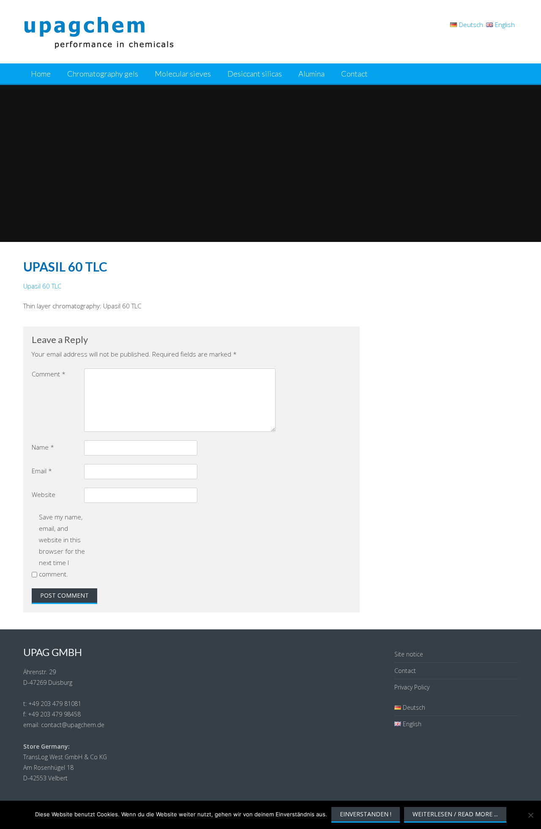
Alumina (311, 73)
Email (42, 471)
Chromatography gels (102, 73)
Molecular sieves (183, 73)
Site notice (408, 654)
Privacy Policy (411, 687)
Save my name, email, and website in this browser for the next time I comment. (62, 545)
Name (43, 447)
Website (43, 494)
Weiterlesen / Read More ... (455, 814)
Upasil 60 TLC (42, 286)
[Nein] (530, 815)
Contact (354, 73)
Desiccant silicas (254, 73)
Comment (49, 374)
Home (41, 73)
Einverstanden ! (365, 814)
